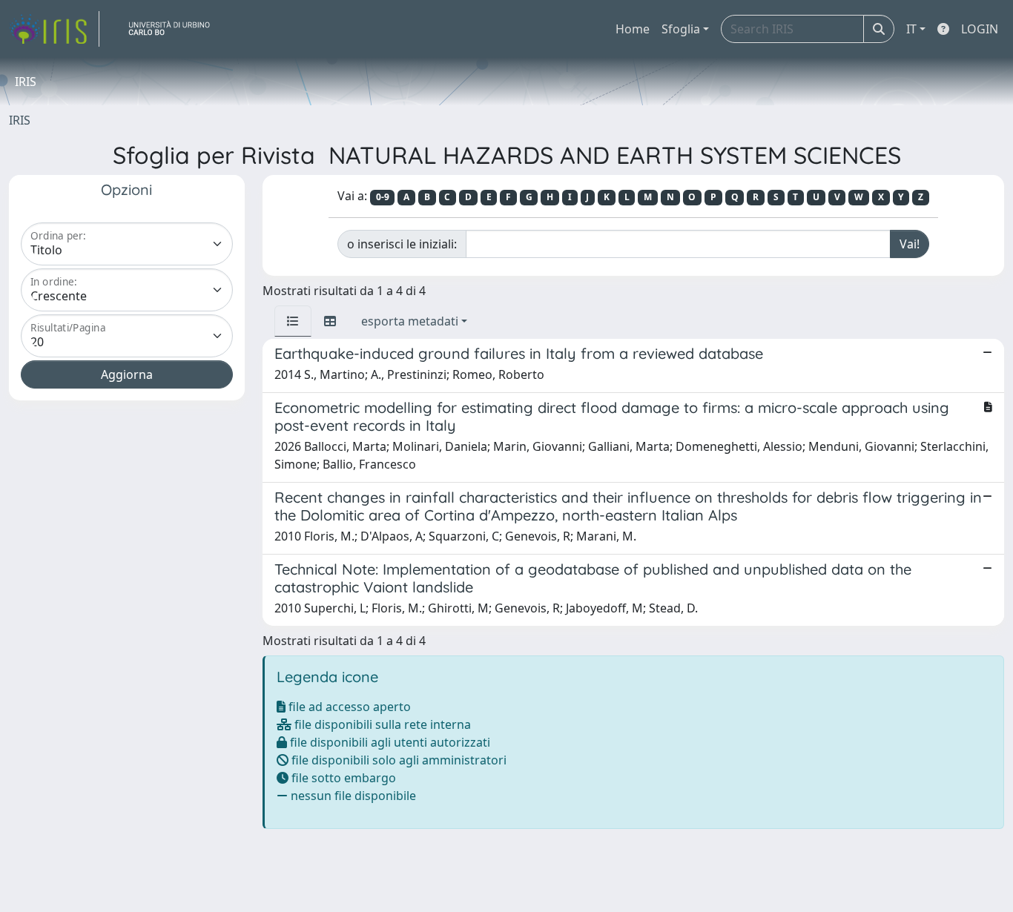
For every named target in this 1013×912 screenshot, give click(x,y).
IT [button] (911, 29)
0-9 (382, 197)
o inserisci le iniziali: (402, 244)
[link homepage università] (175, 29)
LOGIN (979, 29)
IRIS (19, 120)
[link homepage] (54, 29)
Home (633, 29)
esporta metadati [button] (409, 321)
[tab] (292, 321)
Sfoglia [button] (680, 29)
